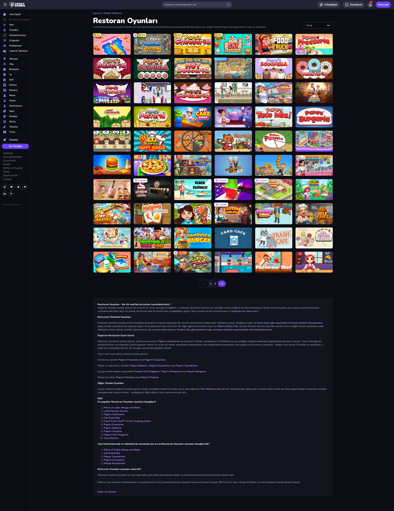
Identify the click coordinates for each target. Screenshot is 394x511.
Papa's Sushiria (113, 431)
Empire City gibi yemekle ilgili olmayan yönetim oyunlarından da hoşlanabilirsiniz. (225, 329)
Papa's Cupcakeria (186, 365)
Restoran (117, 13)
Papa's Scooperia (155, 359)
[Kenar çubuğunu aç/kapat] (5, 4)
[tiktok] (4, 187)
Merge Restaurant (114, 463)
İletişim (17, 146)
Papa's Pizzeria (150, 377)
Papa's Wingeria (171, 371)
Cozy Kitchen (111, 438)
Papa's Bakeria (138, 365)
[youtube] (11, 187)
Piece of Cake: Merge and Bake (122, 407)
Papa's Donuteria (159, 365)
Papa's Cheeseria (114, 414)
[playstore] (11, 193)
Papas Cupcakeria (114, 456)
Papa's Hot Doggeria (147, 371)
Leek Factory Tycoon (116, 411)
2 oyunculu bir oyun (240, 311)
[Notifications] (370, 5)
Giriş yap (383, 4)
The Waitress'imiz (211, 389)
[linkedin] (4, 193)
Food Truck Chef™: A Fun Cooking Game (127, 421)
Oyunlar (97, 13)
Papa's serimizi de (168, 341)
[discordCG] (25, 187)
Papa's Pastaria (125, 377)
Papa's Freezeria (128, 359)
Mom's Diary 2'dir (228, 326)
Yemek (107, 13)
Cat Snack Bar (112, 417)
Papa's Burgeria (196, 371)
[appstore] (18, 187)
